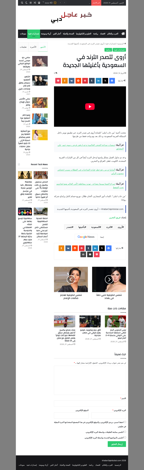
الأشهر (43, 47)
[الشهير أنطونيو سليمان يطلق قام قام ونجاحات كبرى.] (40, 80)
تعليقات (23, 47)
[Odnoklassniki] (65, 81)
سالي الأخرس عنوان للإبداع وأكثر (24, 102)
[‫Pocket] (58, 81)
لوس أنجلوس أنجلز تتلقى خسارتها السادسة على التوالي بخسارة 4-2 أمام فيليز (116, 334)
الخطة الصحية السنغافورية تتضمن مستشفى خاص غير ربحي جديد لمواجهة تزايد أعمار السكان (41, 228)
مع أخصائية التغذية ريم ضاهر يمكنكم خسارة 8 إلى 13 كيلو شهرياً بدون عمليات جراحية (24, 140)
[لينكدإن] (98, 81)
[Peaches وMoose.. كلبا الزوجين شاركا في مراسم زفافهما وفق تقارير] (25, 175)
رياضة (95, 34)
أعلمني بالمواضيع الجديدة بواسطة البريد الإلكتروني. (104, 438)
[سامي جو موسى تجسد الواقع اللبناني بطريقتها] (40, 61)
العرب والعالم (112, 34)
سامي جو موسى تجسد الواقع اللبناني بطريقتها (24, 62)
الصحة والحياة (68, 34)
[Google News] (86, 237)
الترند (108, 227)
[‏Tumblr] (92, 81)
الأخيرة (33, 47)
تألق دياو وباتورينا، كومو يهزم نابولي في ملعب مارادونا (90, 332)
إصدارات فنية (33, 34)
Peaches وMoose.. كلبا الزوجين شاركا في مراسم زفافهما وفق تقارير (26, 189)
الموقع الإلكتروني (82, 410)
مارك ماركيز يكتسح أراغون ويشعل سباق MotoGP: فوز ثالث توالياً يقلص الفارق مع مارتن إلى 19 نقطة (65, 335)
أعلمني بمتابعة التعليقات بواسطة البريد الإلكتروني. (104, 432)
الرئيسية (120, 43)
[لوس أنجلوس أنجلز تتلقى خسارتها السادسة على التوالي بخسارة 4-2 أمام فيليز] (115, 321)
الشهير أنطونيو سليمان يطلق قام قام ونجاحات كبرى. (24, 83)
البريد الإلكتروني (119, 410)
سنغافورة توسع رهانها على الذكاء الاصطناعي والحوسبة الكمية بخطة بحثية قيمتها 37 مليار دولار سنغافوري (25, 231)
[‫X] (105, 81)
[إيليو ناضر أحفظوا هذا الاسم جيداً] (40, 118)
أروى (120, 227)
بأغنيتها (81, 227)
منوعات (23, 34)
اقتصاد (102, 34)
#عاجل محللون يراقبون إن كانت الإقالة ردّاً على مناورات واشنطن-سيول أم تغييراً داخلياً (41, 189)
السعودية (95, 227)
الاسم (123, 398)
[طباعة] (83, 254)
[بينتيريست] (85, 81)
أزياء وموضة (46, 34)
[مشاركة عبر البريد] (90, 254)
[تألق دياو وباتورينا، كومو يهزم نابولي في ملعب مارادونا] (90, 321)
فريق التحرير (114, 217)
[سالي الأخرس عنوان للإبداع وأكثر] (40, 102)
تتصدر (69, 227)
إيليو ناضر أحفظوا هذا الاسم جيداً (25, 118)
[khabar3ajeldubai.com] (72, 17)
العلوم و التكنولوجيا (83, 34)
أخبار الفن (57, 34)
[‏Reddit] (78, 81)
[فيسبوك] (112, 81)
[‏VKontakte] (71, 81)
